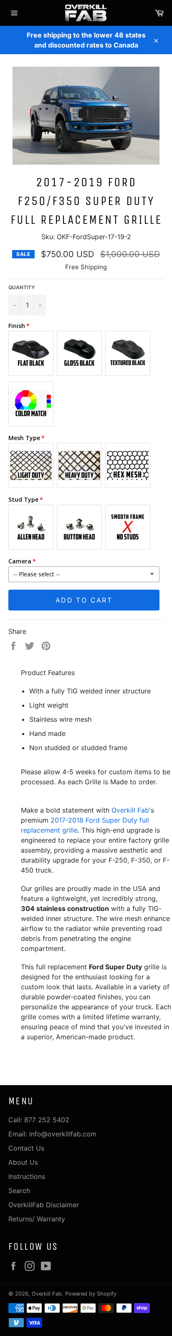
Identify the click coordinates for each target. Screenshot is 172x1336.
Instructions (26, 1176)
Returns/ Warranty (36, 1219)
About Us (23, 1162)
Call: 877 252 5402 (38, 1120)
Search (19, 1190)
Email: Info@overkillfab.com (52, 1134)
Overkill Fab (130, 810)
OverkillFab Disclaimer (43, 1205)
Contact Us (26, 1148)
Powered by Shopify (90, 1294)
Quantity (21, 287)
